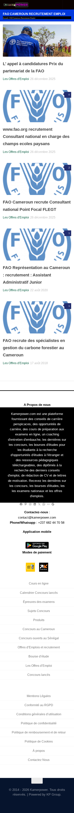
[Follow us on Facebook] (26, 803)
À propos (39, 750)
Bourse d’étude (38, 656)
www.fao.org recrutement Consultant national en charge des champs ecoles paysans (36, 136)
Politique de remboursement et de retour (39, 732)
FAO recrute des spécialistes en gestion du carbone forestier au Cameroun (34, 348)
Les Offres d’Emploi (39, 665)
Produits (38, 620)
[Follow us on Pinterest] (54, 803)
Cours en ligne (39, 583)
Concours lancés (38, 674)
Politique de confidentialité (39, 723)
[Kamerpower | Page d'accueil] (20, 4)
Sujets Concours (39, 611)
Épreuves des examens (39, 601)
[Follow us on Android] (32, 803)
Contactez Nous (39, 759)
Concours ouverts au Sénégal (39, 638)
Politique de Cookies (39, 741)
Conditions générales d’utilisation (38, 714)
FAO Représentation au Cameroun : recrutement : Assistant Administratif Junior (36, 275)
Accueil (5, 18)
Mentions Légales (39, 696)
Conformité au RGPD (38, 705)
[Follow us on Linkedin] (48, 803)
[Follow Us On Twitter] (21, 803)
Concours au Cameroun (39, 629)
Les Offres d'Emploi (16, 79)
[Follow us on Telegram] (43, 803)
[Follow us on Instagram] (37, 803)
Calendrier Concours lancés (39, 592)
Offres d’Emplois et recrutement (39, 647)
